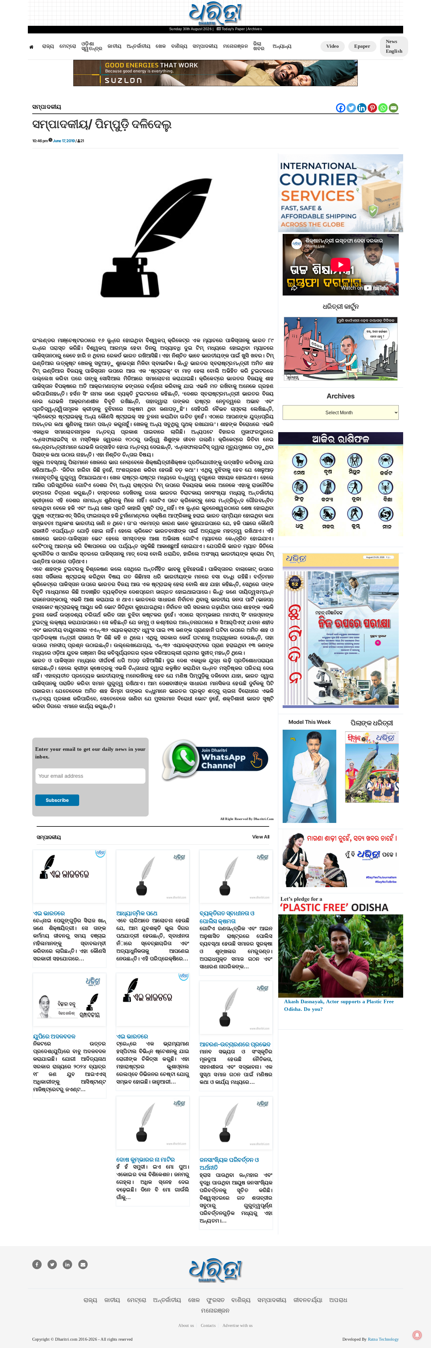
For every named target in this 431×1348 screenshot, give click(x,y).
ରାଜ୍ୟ (48, 46)
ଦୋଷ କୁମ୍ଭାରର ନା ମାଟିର (145, 1159)
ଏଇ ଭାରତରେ (49, 913)
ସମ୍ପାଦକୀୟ (205, 46)
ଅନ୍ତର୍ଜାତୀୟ (138, 46)
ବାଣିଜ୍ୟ (179, 46)
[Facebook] (340, 108)
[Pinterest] (372, 108)
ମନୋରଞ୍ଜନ (235, 46)
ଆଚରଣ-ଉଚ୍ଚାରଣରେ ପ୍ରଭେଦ (235, 1044)
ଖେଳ (161, 46)
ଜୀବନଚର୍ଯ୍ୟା (308, 1300)
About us (186, 1325)
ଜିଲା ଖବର (259, 46)
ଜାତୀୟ (114, 46)
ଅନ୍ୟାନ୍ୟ (282, 46)
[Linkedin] (361, 108)
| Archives (254, 29)
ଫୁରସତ (215, 1300)
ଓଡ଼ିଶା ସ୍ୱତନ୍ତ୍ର (92, 46)
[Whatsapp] (383, 108)
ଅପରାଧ (338, 1300)
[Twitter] (351, 108)
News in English (394, 46)
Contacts (208, 1325)
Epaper (362, 46)
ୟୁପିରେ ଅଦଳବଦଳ (54, 1036)
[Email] (393, 108)
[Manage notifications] (417, 1335)
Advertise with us (237, 1325)
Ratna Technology (383, 1339)
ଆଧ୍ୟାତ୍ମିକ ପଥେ (136, 913)
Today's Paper (233, 29)
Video (332, 46)
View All (260, 837)
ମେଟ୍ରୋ (68, 46)
